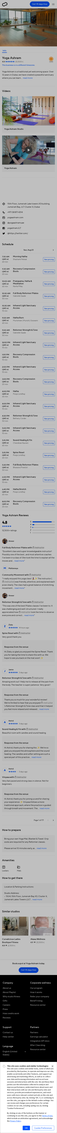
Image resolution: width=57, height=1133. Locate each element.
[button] (52, 1066)
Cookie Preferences (43, 1128)
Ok (26, 1128)
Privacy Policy (15, 1121)
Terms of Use (47, 1115)
